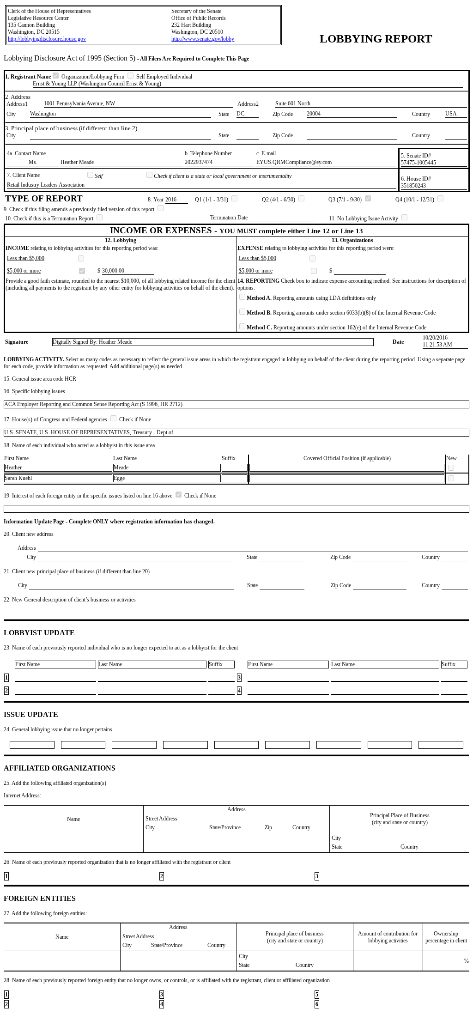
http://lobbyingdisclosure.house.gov (47, 39)
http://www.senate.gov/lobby (202, 39)
